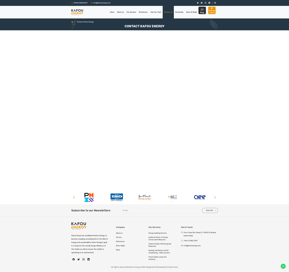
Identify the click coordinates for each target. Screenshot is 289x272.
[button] (156, 12)
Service (119, 237)
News (118, 250)
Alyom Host (173, 267)
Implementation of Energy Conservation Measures (158, 238)
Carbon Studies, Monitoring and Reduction (160, 245)
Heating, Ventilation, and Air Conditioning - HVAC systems (159, 251)
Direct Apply (120, 246)
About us (119, 233)
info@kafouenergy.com (102, 3)
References (120, 241)
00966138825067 (81, 3)
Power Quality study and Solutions (157, 258)
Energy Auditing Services (158, 233)
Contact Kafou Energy (85, 22)
